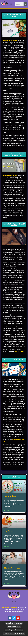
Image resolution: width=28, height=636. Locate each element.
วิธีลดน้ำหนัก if (9, 531)
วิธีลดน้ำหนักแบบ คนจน (12, 568)
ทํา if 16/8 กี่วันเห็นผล (11, 496)
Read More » (7, 510)
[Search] (25, 4)
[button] (11, 4)
